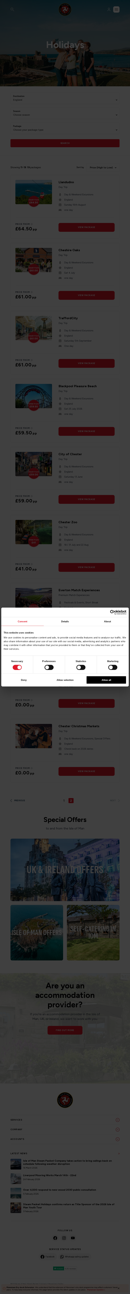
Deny (24, 680)
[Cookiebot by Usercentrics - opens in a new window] (112, 612)
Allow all (106, 680)
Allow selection (65, 680)
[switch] (49, 667)
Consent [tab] (22, 621)
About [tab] (107, 621)
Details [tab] (65, 621)
